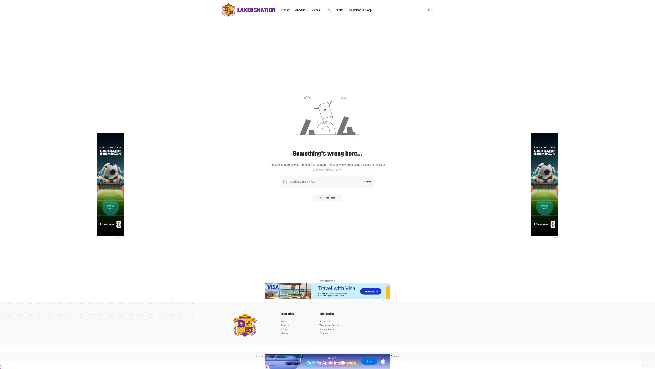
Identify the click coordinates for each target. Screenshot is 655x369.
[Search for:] (324, 182)
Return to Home (327, 197)
